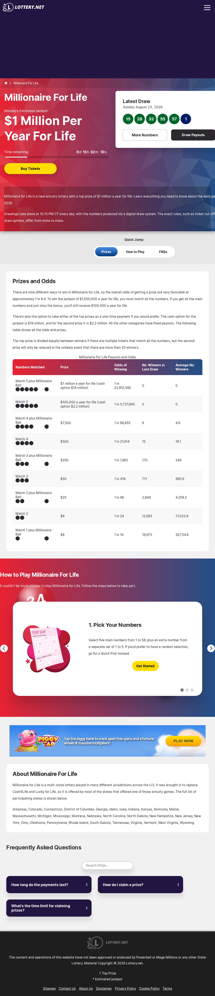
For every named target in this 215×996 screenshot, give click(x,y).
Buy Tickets (30, 168)
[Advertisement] (107, 47)
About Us (86, 988)
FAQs (163, 252)
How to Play (135, 252)
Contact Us (67, 988)
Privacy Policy (125, 988)
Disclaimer (104, 988)
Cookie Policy (149, 988)
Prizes (106, 252)
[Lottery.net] (24, 10)
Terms (167, 988)
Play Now (183, 741)
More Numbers (145, 135)
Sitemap (49, 988)
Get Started (145, 666)
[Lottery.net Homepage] (5, 83)
